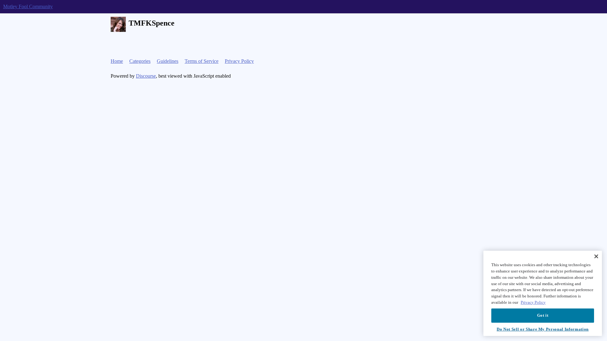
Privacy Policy (239, 61)
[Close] (596, 256)
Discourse (146, 76)
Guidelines (167, 61)
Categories (139, 61)
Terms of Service (201, 61)
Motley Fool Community (28, 6)
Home (117, 61)
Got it (543, 315)
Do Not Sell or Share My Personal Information (543, 329)
